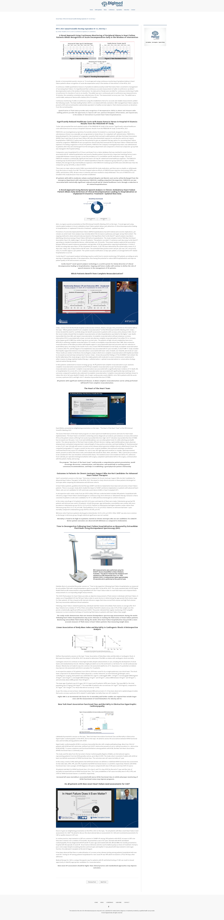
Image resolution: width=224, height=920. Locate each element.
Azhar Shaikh (62, 32)
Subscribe (126, 9)
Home (91, 9)
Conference (111, 9)
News (105, 9)
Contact (133, 9)
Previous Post (92, 882)
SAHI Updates (98, 9)
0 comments (92, 32)
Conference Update (81, 32)
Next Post (103, 882)
